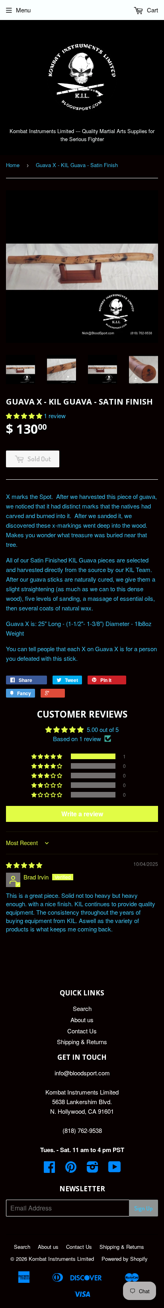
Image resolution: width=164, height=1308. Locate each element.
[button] (25, 415)
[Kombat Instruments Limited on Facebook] (49, 1169)
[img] (24, 865)
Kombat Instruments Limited (61, 1258)
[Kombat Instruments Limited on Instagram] (92, 1169)
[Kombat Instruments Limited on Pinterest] (71, 1169)
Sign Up (143, 1208)
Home (13, 165)
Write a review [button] (82, 813)
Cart (151, 10)
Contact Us (82, 1031)
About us (82, 1019)
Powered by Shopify (125, 1258)
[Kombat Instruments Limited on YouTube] (114, 1169)
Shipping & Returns (82, 1041)
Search (82, 1008)
